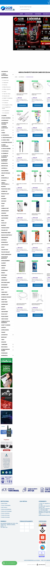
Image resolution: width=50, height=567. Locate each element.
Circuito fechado (5, 173)
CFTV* (2, 289)
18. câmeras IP (4, 153)
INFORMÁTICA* (4, 242)
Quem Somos (4, 503)
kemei (2, 175)
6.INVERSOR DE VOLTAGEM (4, 123)
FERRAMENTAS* (4, 237)
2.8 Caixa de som (5, 96)
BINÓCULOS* (4, 337)
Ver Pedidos (38, 13)
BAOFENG (3, 186)
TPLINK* (3, 203)
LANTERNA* (3, 277)
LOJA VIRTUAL (23, 501)
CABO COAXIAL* (4, 318)
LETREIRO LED (4, 191)
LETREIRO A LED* (5, 294)
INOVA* (3, 247)
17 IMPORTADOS (5, 151)
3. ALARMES (3, 115)
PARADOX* (3, 265)
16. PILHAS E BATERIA (6, 148)
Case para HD (4, 71)
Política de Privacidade (6, 511)
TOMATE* (3, 332)
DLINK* (2, 205)
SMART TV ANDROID (5, 325)
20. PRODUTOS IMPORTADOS (4, 160)
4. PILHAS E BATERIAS (6, 117)
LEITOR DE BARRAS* (5, 260)
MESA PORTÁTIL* (4, 215)
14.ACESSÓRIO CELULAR (6, 142)
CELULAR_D (3, 180)
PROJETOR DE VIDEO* (6, 232)
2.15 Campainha (5, 112)
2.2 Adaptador (5, 82)
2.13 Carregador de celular (6, 107)
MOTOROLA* (4, 239)
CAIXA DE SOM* (4, 249)
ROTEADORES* (4, 284)
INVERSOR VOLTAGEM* (6, 297)
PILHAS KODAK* (4, 316)
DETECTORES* (4, 275)
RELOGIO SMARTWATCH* (6, 235)
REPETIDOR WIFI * (5, 287)
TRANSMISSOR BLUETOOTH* (4, 257)
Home (21, 13)
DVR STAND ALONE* (5, 282)
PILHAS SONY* (4, 314)
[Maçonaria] (42, 565)
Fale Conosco (4, 507)
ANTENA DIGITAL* (5, 329)
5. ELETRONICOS (4, 120)
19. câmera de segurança (4, 156)
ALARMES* (3, 263)
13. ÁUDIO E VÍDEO (5, 140)
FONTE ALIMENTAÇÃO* (6, 254)
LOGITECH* (3, 327)
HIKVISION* (3, 201)
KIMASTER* (3, 342)
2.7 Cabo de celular (6, 93)
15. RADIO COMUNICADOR (4, 145)
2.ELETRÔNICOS (4, 77)
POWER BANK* (4, 270)
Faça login (29, 6)
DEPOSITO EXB (4, 165)
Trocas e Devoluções (5, 505)
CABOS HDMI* (4, 292)
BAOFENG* (3, 225)
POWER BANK (4, 353)
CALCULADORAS (4, 170)
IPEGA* (2, 220)
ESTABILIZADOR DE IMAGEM (5, 350)
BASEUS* (3, 196)
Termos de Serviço (5, 515)
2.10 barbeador (5, 100)
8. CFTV (2, 130)
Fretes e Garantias (5, 513)
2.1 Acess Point (5, 80)
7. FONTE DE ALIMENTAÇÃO (4, 127)
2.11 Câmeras (5, 102)
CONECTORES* (4, 301)
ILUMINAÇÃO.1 (4, 163)
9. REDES (3, 132)
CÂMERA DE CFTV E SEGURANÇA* (5, 322)
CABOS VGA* (4, 299)
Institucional (5, 501)
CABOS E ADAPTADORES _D (5, 183)
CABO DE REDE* (4, 311)
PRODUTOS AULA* (5, 193)
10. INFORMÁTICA (5, 135)
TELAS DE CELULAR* (5, 252)
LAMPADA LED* (4, 304)
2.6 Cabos (4, 91)
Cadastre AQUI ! (29, 13)
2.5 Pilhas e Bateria (6, 89)
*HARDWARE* (4, 344)
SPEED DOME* (4, 280)
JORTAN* (3, 267)
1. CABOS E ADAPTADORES (4, 74)
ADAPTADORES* (4, 218)
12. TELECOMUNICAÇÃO (6, 137)
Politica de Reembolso (6, 509)
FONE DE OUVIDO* (5, 227)
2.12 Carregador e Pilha (7, 104)
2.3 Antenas (4, 84)
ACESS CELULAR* (5, 244)
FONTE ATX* (4, 222)
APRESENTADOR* (5, 210)
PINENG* (3, 272)
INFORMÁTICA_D (5, 177)
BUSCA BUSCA (4, 346)
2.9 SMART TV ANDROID (7, 98)
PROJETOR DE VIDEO (5, 188)
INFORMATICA (4, 355)
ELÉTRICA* (3, 309)
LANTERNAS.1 (4, 168)
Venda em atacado (5, 517)
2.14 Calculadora (5, 110)
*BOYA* (2, 339)
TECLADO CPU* (4, 230)
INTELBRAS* (4, 198)
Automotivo (4, 334)
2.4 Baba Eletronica (6, 87)
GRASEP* (3, 306)
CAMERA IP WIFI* (5, 208)
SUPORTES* (3, 213)
